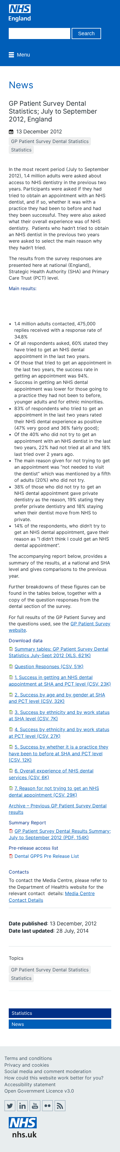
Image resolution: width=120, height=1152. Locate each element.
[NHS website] (23, 1136)
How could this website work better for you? (53, 1078)
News (18, 1024)
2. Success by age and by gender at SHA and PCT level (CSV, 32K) (57, 698)
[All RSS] (60, 1109)
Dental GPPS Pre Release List (47, 856)
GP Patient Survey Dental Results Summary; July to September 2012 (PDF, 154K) (60, 834)
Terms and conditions (28, 1058)
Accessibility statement (30, 1084)
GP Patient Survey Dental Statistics (50, 141)
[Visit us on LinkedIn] (22, 1109)
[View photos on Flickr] (47, 1109)
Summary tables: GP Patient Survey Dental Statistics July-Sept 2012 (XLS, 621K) (58, 652)
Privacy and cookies (26, 1065)
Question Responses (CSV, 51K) (49, 666)
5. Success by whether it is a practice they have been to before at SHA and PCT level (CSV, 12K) (58, 753)
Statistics (21, 150)
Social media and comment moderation (47, 1071)
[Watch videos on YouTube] (34, 1109)
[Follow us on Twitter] (9, 1109)
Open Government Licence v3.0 (39, 1091)
